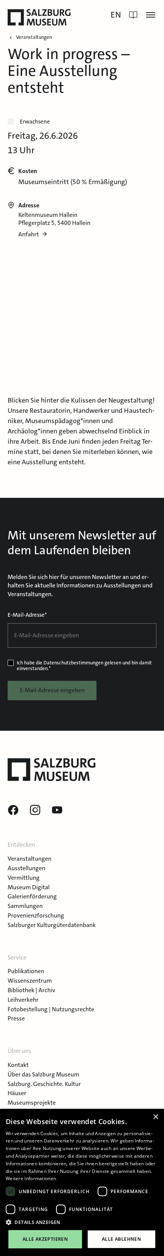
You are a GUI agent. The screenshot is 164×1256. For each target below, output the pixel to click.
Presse (16, 1018)
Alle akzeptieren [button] (45, 1239)
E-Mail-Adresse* (27, 615)
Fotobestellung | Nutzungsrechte (51, 1009)
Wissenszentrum (30, 981)
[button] (82, 1222)
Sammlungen (25, 906)
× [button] (155, 1117)
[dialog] (82, 1182)
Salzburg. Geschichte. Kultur (44, 1084)
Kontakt (18, 1065)
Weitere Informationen (31, 1178)
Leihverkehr (23, 1000)
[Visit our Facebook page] (13, 810)
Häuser (17, 1093)
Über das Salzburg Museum (43, 1074)
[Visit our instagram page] (35, 810)
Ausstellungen (26, 868)
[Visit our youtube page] (57, 810)
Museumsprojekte (32, 1103)
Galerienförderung (32, 896)
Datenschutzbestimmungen (73, 662)
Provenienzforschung (36, 915)
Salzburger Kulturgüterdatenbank (52, 925)
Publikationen (26, 971)
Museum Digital (29, 887)
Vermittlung (24, 878)
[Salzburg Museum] (39, 17)
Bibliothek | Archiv (31, 990)
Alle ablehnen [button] (121, 1239)
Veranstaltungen (29, 859)
